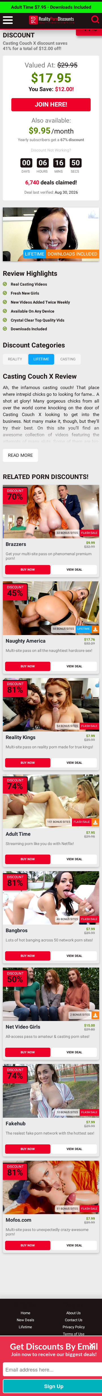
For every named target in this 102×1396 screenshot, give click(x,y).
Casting (68, 359)
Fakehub (16, 1123)
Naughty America (26, 641)
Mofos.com (18, 1220)
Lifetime (41, 359)
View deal (74, 569)
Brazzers (16, 544)
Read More (20, 455)
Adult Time (18, 834)
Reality (15, 359)
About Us (73, 1313)
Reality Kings (20, 737)
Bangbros (16, 930)
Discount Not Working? (51, 150)
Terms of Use (73, 1334)
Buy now (28, 569)
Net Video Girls (23, 1027)
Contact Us (73, 1320)
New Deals (25, 1320)
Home (25, 1313)
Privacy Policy (74, 1327)
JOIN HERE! (51, 104)
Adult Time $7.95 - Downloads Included (51, 7)
